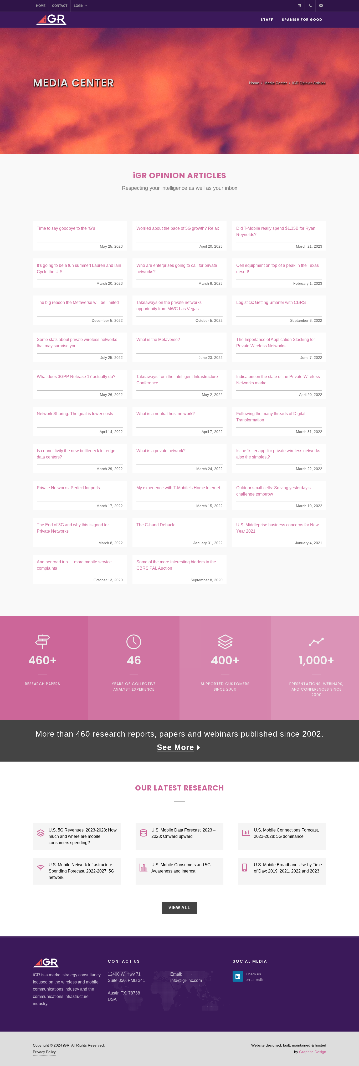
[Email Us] (321, 6)
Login (79, 6)
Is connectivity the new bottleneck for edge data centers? (76, 453)
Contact (59, 6)
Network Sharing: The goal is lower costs (75, 413)
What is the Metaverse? (158, 339)
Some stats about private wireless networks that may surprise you (77, 342)
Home (40, 6)
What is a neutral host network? (165, 413)
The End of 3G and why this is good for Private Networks (73, 528)
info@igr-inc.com (186, 980)
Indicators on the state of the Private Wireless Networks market (278, 379)
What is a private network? (161, 450)
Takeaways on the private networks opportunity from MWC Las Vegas (169, 305)
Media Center (275, 83)
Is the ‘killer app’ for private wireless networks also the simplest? (278, 453)
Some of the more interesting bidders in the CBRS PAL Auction (176, 565)
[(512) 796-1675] (310, 6)
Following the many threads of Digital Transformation (270, 416)
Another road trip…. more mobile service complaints (74, 565)
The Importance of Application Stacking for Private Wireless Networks (275, 342)
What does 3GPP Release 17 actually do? (76, 376)
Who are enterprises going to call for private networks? (176, 268)
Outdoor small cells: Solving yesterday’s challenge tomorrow (273, 491)
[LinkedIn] (299, 6)
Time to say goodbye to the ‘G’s (66, 228)
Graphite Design (312, 1052)
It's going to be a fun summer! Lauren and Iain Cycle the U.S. (79, 268)
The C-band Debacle (156, 525)
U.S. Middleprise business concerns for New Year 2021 (277, 528)
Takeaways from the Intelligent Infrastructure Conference (177, 379)
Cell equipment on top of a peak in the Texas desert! (277, 268)
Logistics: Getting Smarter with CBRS (271, 302)
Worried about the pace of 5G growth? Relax (177, 228)
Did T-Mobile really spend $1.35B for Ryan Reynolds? (275, 231)
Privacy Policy (44, 1052)
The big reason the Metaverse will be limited (78, 302)
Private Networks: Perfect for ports (68, 488)
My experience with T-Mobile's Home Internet (178, 488)
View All (179, 907)
